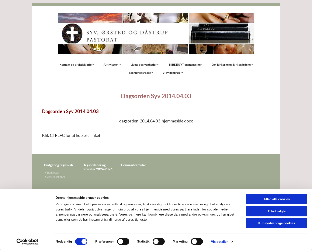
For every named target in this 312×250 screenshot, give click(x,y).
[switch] (123, 241)
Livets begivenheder (144, 64)
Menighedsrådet (140, 72)
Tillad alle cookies (276, 199)
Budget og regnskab (58, 165)
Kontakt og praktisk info (75, 64)
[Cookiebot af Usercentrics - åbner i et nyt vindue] (27, 242)
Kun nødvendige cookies (276, 223)
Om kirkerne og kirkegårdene (231, 64)
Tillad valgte (276, 211)
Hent (45, 130)
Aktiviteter (111, 64)
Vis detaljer (219, 241)
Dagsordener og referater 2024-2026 (97, 167)
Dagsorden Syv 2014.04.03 (70, 111)
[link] (77, 65)
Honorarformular (133, 165)
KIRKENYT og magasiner (185, 64)
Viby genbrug (172, 72)
